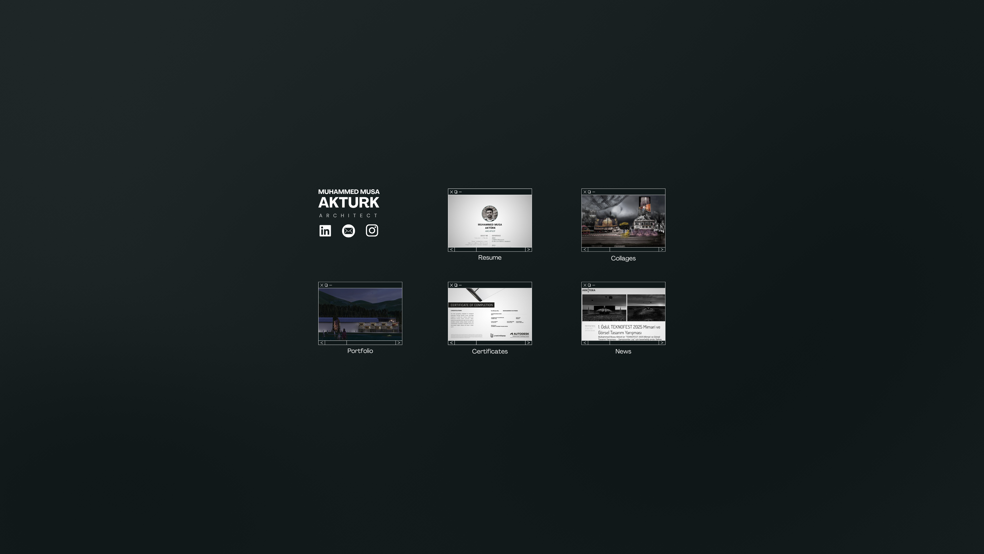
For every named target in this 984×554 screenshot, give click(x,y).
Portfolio (360, 352)
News (623, 352)
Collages (623, 259)
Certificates (490, 352)
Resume (490, 258)
